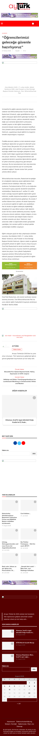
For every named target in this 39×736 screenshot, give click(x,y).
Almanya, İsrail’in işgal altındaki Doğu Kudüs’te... (25, 631)
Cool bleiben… (26, 513)
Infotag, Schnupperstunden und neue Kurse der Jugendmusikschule (10, 545)
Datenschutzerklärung (24, 721)
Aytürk (15, 346)
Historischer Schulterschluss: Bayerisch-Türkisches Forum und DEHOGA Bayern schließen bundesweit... (9, 518)
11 (9, 689)
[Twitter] (19, 714)
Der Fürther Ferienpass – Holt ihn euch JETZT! (28, 544)
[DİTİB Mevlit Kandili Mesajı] (8, 646)
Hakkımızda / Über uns (26, 724)
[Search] (28, 24)
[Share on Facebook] (14, 99)
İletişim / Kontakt (11, 724)
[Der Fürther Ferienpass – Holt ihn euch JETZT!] (29, 533)
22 (29, 693)
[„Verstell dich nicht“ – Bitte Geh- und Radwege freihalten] (29, 558)
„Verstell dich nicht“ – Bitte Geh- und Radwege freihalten (28, 568)
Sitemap (19, 726)
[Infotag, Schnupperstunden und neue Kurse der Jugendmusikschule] (10, 533)
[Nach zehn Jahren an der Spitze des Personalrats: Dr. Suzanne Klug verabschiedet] (10, 558)
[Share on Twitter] (16, 99)
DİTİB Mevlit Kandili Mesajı (25, 642)
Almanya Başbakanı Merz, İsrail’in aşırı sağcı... (25, 656)
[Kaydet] (34, 397)
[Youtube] (22, 714)
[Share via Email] (23, 99)
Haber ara (5, 450)
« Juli (18, 703)
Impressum (11, 721)
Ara (34, 669)
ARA (34, 453)
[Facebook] (17, 714)
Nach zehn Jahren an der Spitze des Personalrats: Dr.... (9, 568)
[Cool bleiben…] (29, 505)
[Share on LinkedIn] (19, 99)
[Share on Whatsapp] (21, 99)
